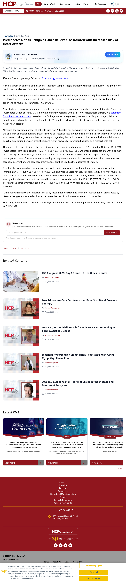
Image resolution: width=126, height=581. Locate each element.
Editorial (63, 488)
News (46, 4)
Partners (77, 4)
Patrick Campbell (52, 277)
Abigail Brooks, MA (52, 308)
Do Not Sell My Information (63, 494)
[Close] (122, 571)
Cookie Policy (27, 578)
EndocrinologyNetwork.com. (55, 78)
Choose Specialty (12, 11)
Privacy (63, 497)
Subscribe (110, 232)
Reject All (94, 572)
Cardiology (24, 248)
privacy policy (52, 238)
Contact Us (63, 491)
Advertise (63, 485)
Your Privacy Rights (63, 503)
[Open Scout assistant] (111, 4)
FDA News (39, 11)
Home (46, 562)
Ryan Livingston (51, 362)
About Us (63, 482)
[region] (63, 572)
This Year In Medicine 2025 (54, 11)
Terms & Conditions (63, 500)
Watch (52, 4)
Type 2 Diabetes (10, 248)
